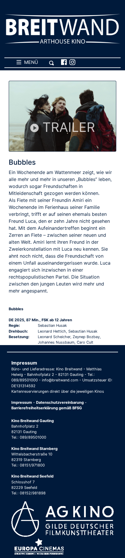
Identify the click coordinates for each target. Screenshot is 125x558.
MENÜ (29, 62)
